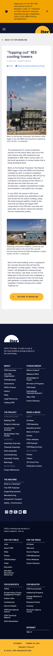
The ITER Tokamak (11, 488)
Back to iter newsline (15, 40)
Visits (6, 563)
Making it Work (32, 374)
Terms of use (33, 643)
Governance (9, 384)
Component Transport (13, 499)
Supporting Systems (12, 492)
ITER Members (10, 380)
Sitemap (17, 643)
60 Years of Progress (35, 384)
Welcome (30, 548)
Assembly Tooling (11, 459)
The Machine (10, 480)
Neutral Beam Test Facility (11, 435)
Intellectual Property (34, 593)
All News (30, 421)
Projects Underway (12, 424)
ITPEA (6, 589)
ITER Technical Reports (10, 617)
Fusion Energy (33, 366)
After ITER (30, 397)
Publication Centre (34, 466)
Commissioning (10, 455)
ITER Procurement (33, 589)
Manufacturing (10, 495)
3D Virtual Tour (32, 462)
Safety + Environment (13, 503)
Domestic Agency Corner (33, 611)
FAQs (6, 395)
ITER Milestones (33, 556)
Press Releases (32, 560)
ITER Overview (10, 370)
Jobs (6, 544)
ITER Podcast (31, 443)
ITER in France (10, 388)
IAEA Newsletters (11, 621)
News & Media (33, 412)
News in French (32, 432)
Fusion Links (9, 598)
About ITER (8, 548)
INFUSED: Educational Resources (9, 573)
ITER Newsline (32, 424)
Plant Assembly (10, 451)
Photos (29, 455)
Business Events (33, 602)
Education (8, 567)
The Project (10, 412)
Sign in (29, 632)
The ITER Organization (9, 375)
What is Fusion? (32, 370)
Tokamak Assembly (12, 447)
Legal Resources (11, 399)
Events (29, 436)
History (7, 391)
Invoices (29, 606)
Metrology (8, 462)
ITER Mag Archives (34, 447)
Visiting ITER (9, 403)
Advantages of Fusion (32, 379)
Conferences (9, 602)
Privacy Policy (26, 647)
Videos (29, 458)
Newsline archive (33, 428)
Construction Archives (9, 429)
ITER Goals (30, 388)
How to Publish (10, 606)
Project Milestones (11, 470)
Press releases (32, 440)
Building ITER (9, 421)
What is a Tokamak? (12, 484)
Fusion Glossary (33, 401)
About (7, 366)
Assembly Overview (12, 443)
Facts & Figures (32, 552)
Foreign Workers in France (34, 597)
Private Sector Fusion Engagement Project (13, 594)
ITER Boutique (10, 560)
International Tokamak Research (34, 392)
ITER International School (11, 611)
